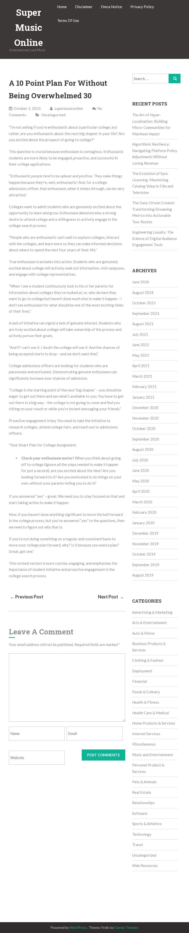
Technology (141, 834)
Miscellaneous (144, 744)
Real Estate (141, 792)
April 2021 (141, 365)
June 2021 (140, 344)
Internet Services (146, 733)
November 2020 (145, 418)
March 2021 (142, 376)
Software (139, 813)
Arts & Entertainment (149, 622)
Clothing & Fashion (147, 660)
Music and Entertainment (152, 754)
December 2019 (145, 533)
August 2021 (143, 324)
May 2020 (140, 481)
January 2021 (143, 397)
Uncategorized (53, 115)
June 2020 (140, 470)
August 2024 (143, 292)
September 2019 (145, 564)
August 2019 (143, 575)
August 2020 (143, 449)
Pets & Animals (144, 782)
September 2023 (145, 313)
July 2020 (140, 460)
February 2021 (144, 386)
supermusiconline (68, 108)
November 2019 (145, 544)
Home (62, 6)
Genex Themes (127, 927)
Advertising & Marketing (152, 612)
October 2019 (144, 554)
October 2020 (144, 428)
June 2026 (140, 282)
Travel (137, 844)
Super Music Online (28, 27)
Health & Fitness (145, 702)
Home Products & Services (153, 723)
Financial (139, 681)
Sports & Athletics (147, 823)
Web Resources (145, 865)
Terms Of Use (68, 20)
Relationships (143, 802)
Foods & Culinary (146, 692)
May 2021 (140, 355)
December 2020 (145, 407)
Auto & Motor (143, 633)
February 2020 (144, 512)
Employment (142, 671)
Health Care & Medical (150, 713)
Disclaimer (84, 6)
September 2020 (145, 439)
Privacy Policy (142, 6)
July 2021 (140, 334)
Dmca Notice (111, 6)
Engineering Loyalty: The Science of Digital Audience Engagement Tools (154, 238)
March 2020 (142, 502)
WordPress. (79, 927)
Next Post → (111, 596)
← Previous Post (26, 596)
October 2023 (144, 303)
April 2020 (141, 491)
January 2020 (143, 523)
